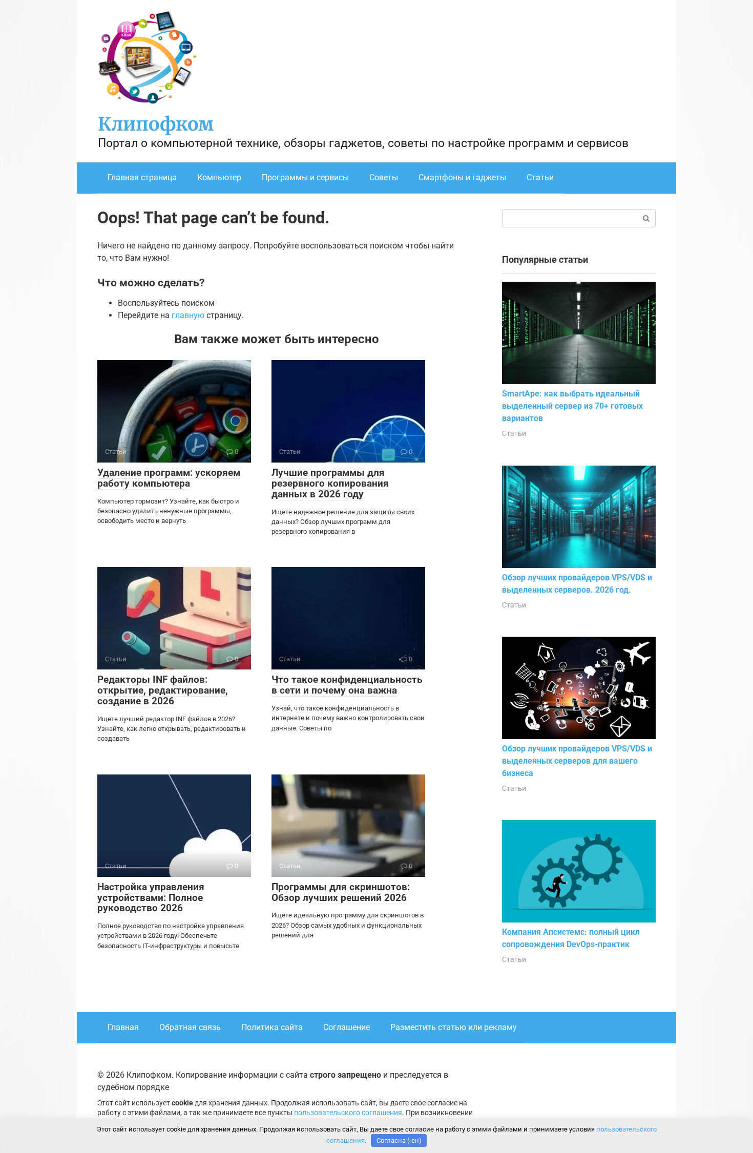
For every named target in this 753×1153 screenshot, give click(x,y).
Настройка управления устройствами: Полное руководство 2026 (150, 897)
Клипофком (156, 124)
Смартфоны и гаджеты (462, 177)
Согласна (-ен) (399, 1140)
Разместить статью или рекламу (453, 1027)
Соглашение (346, 1027)
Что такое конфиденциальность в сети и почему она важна (347, 685)
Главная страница (142, 177)
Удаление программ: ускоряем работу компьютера (168, 478)
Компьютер (219, 177)
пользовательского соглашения (348, 1112)
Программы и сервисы (305, 177)
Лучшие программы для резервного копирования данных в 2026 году (330, 483)
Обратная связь (190, 1027)
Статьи (540, 177)
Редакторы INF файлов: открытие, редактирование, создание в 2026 (162, 690)
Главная (123, 1027)
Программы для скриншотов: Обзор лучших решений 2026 (340, 892)
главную (188, 315)
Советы (383, 177)
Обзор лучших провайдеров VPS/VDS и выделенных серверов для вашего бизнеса (577, 761)
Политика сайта (272, 1027)
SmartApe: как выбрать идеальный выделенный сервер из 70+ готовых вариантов (572, 406)
